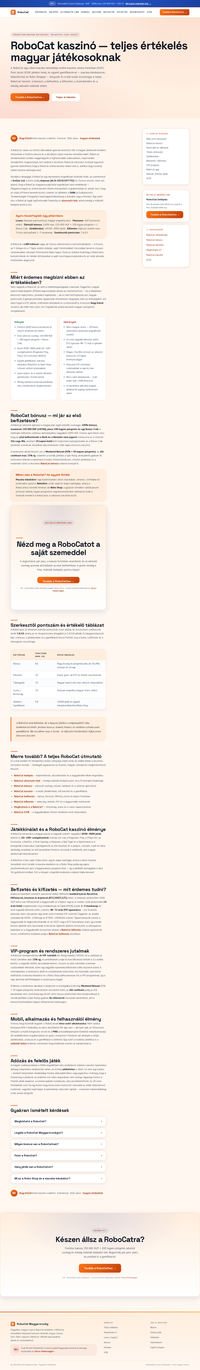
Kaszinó (96, 12)
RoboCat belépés (23, 775)
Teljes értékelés (65, 97)
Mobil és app (152, 169)
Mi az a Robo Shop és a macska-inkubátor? (42, 1178)
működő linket (19, 1043)
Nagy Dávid (25, 138)
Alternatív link (69, 12)
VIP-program (152, 165)
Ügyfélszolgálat (157, 1347)
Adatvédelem (156, 1342)
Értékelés (41, 12)
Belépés (53, 12)
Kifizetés (122, 12)
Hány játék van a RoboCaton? (34, 1167)
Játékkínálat (152, 156)
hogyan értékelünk (90, 138)
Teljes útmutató (154, 152)
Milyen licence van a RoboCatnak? (37, 1144)
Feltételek (154, 1337)
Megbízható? (137, 12)
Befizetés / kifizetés (156, 160)
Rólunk (153, 1327)
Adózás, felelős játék (157, 173)
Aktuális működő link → (138, 3)
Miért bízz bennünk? (156, 138)
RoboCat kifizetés (24, 801)
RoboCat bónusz (50, 463)
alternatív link (69, 200)
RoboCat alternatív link (27, 780)
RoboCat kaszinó (23, 791)
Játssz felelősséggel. (129, 1277)
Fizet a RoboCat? (26, 1155)
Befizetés (109, 12)
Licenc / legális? (111, 1337)
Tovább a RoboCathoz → (30, 97)
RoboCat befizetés (24, 796)
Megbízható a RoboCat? (30, 1121)
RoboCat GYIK (22, 812)
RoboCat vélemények (157, 234)
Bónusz (85, 12)
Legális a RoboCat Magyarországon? (39, 1132)
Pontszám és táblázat (157, 147)
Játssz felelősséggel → (45, 1351)
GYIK (149, 12)
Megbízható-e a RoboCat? (28, 806)
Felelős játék (155, 1332)
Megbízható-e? (154, 249)
